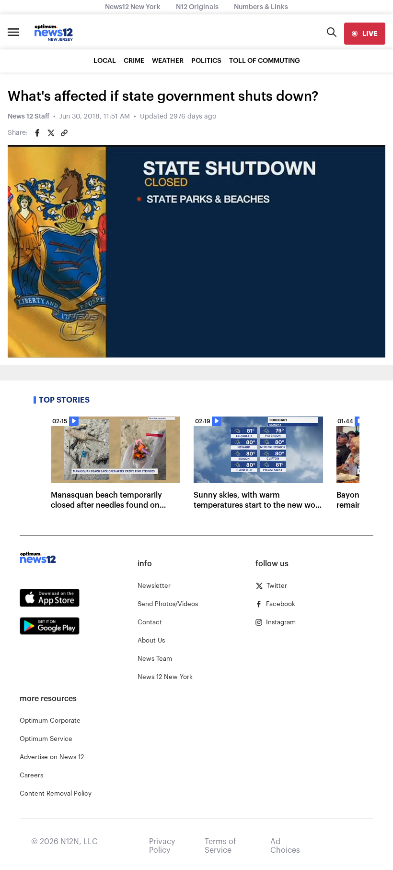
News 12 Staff (28, 116)
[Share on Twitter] (51, 133)
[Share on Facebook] (37, 133)
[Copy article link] (64, 133)
